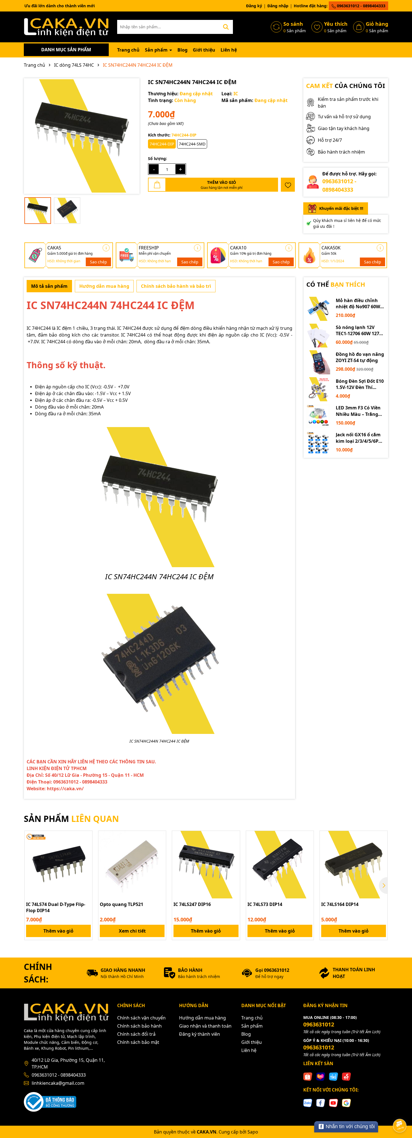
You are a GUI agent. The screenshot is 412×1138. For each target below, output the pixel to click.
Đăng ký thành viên (199, 1034)
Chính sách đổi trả (136, 1034)
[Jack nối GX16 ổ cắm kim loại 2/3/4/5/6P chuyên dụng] (318, 443)
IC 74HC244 (39, 328)
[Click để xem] (81, 136)
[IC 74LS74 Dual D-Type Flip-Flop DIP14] (58, 864)
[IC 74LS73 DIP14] (280, 864)
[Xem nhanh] (86, 856)
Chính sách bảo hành (139, 1026)
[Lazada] (320, 1076)
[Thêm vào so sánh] (86, 846)
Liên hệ (229, 50)
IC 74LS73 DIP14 (264, 904)
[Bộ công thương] (50, 1101)
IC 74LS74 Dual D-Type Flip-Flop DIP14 (55, 907)
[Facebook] (320, 1102)
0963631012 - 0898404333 (360, 5)
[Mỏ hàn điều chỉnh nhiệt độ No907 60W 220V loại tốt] (318, 309)
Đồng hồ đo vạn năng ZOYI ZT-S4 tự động (360, 357)
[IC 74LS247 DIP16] (206, 864)
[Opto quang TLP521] (132, 864)
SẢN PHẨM (71, 818)
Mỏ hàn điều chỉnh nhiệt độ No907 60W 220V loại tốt (358, 303)
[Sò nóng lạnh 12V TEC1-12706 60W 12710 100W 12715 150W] (318, 336)
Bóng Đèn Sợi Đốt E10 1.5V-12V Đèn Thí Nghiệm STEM (360, 384)
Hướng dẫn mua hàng (202, 1018)
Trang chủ (128, 50)
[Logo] (66, 26)
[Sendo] (346, 1076)
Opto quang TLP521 (121, 904)
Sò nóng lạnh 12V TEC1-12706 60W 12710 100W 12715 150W (360, 330)
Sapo (252, 1132)
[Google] (346, 1102)
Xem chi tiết (132, 931)
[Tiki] (333, 1076)
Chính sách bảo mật (138, 1042)
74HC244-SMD (192, 144)
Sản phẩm (157, 50)
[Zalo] (307, 1102)
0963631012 (318, 1024)
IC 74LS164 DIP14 (339, 904)
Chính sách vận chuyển (141, 1018)
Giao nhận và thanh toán (205, 1026)
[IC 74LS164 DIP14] (353, 864)
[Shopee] (307, 1076)
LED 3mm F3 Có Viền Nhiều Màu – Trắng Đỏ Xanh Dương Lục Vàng (358, 411)
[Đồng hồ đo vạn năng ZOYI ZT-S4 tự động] (318, 362)
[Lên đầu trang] (400, 1110)
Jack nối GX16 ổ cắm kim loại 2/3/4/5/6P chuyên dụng (358, 438)
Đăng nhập (277, 5)
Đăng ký (254, 5)
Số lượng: (157, 158)
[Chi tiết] (106, 247)
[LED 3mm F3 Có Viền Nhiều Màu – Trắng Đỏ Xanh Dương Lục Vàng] (318, 416)
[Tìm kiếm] (226, 27)
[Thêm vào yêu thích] (288, 185)
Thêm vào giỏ (58, 931)
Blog (182, 50)
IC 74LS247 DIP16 (192, 904)
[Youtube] (333, 1102)
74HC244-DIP (162, 144)
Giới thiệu (204, 50)
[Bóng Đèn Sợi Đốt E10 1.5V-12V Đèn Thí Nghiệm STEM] (318, 389)
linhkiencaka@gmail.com (58, 1083)
